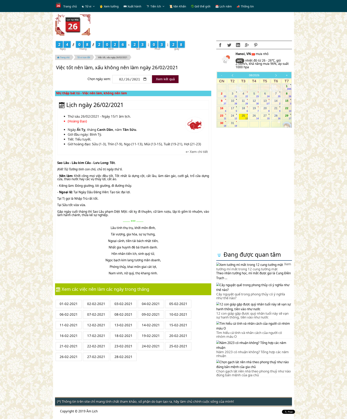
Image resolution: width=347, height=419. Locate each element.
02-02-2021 (96, 303)
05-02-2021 (178, 303)
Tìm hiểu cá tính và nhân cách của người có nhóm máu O (249, 334)
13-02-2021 (123, 325)
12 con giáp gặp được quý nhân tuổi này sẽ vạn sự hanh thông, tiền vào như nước (252, 315)
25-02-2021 (178, 346)
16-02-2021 (69, 335)
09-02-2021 (151, 314)
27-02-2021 (96, 356)
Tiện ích (155, 6)
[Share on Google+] (247, 45)
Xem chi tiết (198, 152)
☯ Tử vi (86, 6)
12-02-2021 (96, 325)
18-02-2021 (123, 335)
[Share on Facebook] (220, 45)
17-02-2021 (96, 335)
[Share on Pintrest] (256, 45)
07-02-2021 (96, 314)
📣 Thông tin (245, 6)
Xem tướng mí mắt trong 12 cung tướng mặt (253, 266)
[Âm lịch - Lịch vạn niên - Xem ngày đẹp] (73, 24)
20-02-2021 (178, 335)
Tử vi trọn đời (83, 57)
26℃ (240, 60)
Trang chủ (70, 6)
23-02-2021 (123, 346)
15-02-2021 (178, 325)
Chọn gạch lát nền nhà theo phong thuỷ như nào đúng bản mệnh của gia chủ (253, 373)
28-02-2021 (123, 356)
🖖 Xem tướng (109, 6)
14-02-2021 (151, 325)
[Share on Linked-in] (238, 45)
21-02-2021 (69, 346)
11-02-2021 (69, 325)
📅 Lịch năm (223, 6)
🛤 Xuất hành (132, 6)
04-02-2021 (151, 303)
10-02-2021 (178, 314)
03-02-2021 (123, 303)
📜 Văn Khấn (177, 6)
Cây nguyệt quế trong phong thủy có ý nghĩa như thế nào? (250, 296)
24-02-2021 (151, 346)
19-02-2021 (151, 335)
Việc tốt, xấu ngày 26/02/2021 (112, 57)
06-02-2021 (69, 314)
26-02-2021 (69, 356)
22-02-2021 (96, 346)
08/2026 (254, 75)
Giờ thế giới (202, 6)
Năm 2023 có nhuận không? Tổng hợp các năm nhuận (252, 354)
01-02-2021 (69, 303)
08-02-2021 (123, 314)
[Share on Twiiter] (229, 45)
